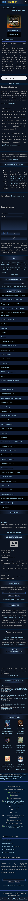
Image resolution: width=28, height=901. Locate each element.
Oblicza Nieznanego (6, 428)
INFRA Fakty (4, 376)
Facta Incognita (5, 363)
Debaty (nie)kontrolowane (8, 341)
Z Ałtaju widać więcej (7, 503)
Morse (13, 264)
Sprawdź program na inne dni (12, 617)
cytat (11, 233)
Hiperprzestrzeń (5, 367)
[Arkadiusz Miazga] (14, 786)
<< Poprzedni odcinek (8, 8)
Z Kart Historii (5, 507)
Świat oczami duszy (6, 476)
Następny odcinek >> (19, 10)
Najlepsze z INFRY (6, 411)
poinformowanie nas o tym (11, 145)
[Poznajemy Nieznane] (14, 820)
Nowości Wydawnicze (7, 424)
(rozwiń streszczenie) (8, 103)
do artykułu (14, 689)
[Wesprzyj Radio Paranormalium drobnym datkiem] (14, 663)
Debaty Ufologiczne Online (8, 345)
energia (14, 262)
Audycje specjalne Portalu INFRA (10, 304)
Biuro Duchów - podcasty (8, 319)
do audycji (14, 703)
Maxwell (18, 264)
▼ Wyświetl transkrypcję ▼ (14, 164)
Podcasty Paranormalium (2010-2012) (11, 441)
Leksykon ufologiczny (7, 389)
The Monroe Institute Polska (8, 490)
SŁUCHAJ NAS (14, 512)
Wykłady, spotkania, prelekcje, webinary (12, 498)
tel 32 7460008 (6, 840)
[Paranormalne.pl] (14, 807)
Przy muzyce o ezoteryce (8, 455)
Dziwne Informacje (6, 354)
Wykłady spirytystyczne (7, 494)
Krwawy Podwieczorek (7, 385)
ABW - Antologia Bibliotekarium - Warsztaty (13, 295)
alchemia (20, 267)
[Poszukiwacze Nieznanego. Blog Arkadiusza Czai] (14, 816)
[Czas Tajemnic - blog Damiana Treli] (14, 789)
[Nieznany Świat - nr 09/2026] (14, 632)
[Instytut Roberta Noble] (14, 798)
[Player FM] (14, 810)
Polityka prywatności (8, 852)
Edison (3, 264)
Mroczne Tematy (5, 407)
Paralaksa (4, 437)
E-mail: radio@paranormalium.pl (11, 846)
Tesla (25, 262)
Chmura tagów (14, 274)
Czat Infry (3, 337)
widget (11, 550)
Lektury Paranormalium (7, 393)
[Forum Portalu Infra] (14, 792)
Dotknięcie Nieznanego (7, 350)
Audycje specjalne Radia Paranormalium (12, 308)
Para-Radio (4, 433)
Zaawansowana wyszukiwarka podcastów (14, 286)
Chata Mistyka (5, 328)
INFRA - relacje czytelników (8, 372)
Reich (2, 267)
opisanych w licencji (12, 159)
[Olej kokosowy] (14, 83)
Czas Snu (3, 332)
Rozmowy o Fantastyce (7, 459)
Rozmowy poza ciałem (7, 463)
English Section (5, 358)
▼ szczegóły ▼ (13, 35)
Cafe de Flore (5, 324)
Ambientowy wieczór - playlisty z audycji (12, 299)
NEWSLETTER (14, 583)
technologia (20, 262)
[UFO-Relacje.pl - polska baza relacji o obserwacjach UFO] (14, 827)
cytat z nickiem (16, 233)
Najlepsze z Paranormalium (8, 415)
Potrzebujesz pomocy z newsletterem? (14, 599)
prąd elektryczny (6, 262)
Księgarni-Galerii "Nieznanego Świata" (15, 644)
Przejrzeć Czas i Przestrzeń (8, 450)
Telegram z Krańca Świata (8, 481)
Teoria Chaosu (5, 485)
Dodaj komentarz (17, 196)
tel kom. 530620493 (7, 843)
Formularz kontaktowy (8, 849)
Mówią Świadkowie (6, 402)
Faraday (8, 264)
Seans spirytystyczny (7, 468)
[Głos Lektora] (14, 795)
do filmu (14, 694)
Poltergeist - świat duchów (8, 446)
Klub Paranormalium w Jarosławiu (10, 380)
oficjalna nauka (14, 269)
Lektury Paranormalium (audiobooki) (11, 398)
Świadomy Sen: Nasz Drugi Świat (10, 472)
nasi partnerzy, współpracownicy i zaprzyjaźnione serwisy (13, 777)
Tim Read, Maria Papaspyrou (21, 749)
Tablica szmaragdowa (11, 267)
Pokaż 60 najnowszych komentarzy (14, 713)
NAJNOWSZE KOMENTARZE (14, 681)
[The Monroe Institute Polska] (14, 823)
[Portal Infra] (14, 812)
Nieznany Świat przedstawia (9, 420)
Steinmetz (24, 264)
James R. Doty (7, 746)
